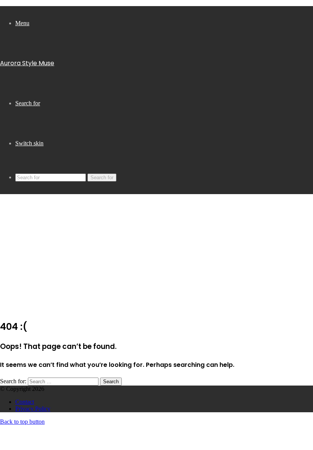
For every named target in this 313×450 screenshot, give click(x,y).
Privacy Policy (32, 408)
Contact (24, 402)
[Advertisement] (156, 259)
